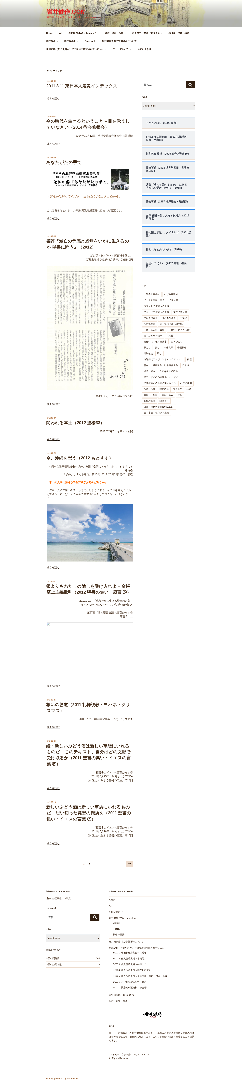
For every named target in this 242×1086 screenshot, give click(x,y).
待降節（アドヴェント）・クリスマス (163, 359)
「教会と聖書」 (152, 294)
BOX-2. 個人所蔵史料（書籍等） (130, 958)
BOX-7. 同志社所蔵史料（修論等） (131, 987)
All (60, 33)
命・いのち (177, 341)
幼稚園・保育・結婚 (178, 33)
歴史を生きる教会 (169, 371)
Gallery (116, 923)
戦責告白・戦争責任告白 (165, 365)
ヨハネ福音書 (169, 318)
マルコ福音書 (151, 318)
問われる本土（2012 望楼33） (75, 422)
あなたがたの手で (64, 162)
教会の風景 (118, 934)
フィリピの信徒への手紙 (156, 312)
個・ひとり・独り (153, 335)
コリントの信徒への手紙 (156, 306)
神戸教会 (50, 41)
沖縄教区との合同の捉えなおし (160, 383)
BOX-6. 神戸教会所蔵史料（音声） (131, 981)
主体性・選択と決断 (179, 329)
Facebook (90, 41)
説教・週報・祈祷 (114, 33)
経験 (189, 389)
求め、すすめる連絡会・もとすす (161, 377)
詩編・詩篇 (167, 395)
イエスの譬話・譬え (154, 300)
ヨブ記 (183, 318)
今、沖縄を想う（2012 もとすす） (79, 457)
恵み (146, 365)
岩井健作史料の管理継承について (119, 41)
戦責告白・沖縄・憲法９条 (146, 33)
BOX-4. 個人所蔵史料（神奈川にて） (132, 970)
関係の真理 (149, 400)
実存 (157, 347)
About (112, 899)
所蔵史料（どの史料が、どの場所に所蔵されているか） (75, 49)
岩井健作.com (66, 11)
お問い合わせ (144, 49)
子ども (147, 347)
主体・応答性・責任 (154, 329)
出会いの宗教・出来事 (155, 341)
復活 (189, 359)
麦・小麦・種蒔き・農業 (156, 412)
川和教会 (148, 353)
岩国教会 (182, 347)
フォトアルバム (121, 49)
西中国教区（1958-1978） (122, 994)
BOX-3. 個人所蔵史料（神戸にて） (131, 964)
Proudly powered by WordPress (62, 1078)
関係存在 (164, 400)
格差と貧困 (149, 371)
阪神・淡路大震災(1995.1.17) (159, 406)
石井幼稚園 (186, 383)
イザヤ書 (173, 300)
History (116, 928)
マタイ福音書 (180, 312)
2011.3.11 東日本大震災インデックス (82, 85)
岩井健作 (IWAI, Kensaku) (82, 33)
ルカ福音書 (149, 324)
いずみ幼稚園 (171, 294)
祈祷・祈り (149, 389)
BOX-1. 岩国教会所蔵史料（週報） (131, 952)
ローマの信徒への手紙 (171, 324)
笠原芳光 (177, 389)
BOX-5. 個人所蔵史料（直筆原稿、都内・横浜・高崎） (141, 976)
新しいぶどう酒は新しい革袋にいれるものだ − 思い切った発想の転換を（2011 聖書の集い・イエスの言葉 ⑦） (88, 812)
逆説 (180, 395)
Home (49, 33)
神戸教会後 (70, 41)
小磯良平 (168, 347)
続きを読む (53, 98)
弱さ (159, 353)
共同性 (169, 335)
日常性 (185, 365)
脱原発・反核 (151, 395)
